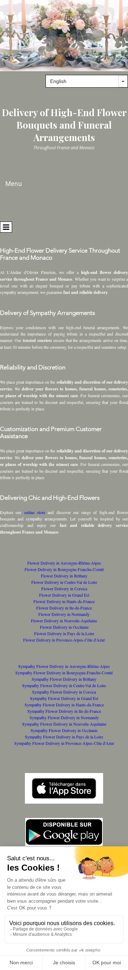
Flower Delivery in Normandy (64, 614)
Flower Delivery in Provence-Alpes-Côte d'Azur (64, 640)
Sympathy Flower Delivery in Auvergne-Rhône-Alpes (64, 666)
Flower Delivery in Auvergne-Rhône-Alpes (64, 563)
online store (34, 512)
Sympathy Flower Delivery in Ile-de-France (64, 711)
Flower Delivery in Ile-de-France (64, 608)
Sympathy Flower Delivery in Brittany (64, 679)
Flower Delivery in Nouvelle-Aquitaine (64, 620)
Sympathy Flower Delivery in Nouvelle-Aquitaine (64, 724)
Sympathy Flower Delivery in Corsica (64, 692)
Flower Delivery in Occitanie (64, 627)
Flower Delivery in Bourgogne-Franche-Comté (64, 569)
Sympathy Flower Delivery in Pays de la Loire (64, 737)
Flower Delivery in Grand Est (64, 595)
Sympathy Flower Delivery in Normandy (64, 717)
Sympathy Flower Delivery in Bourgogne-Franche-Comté (64, 672)
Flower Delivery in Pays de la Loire (64, 633)
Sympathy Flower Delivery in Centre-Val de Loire (64, 685)
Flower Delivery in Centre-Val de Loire (64, 582)
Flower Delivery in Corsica (64, 588)
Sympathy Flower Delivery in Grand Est (64, 698)
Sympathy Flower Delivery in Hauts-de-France (64, 704)
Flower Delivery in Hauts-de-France (64, 601)
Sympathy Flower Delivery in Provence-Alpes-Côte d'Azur (64, 743)
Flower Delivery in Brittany (64, 576)
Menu (13, 183)
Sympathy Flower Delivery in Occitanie (64, 730)
